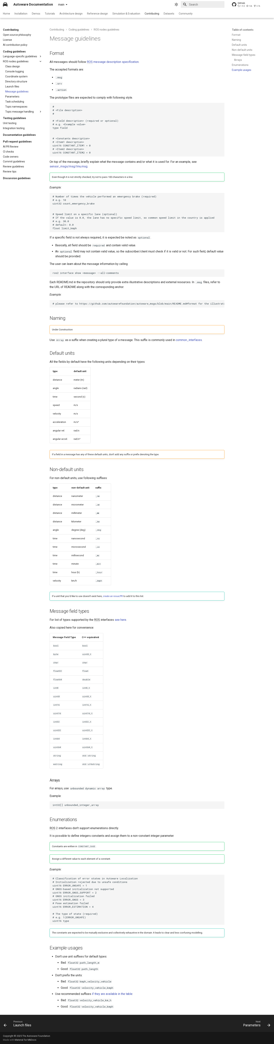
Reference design (97, 13)
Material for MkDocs (25, 1039)
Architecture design (71, 13)
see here (120, 620)
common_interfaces (189, 340)
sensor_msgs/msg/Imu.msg (68, 166)
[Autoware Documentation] (5, 4)
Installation (21, 13)
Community (186, 13)
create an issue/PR (113, 596)
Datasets (169, 13)
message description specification (113, 62)
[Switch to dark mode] (176, 4)
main (61, 4)
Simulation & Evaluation (126, 13)
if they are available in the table (112, 994)
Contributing (152, 13)
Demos (36, 13)
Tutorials (50, 13)
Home (6, 13)
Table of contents (242, 29)
